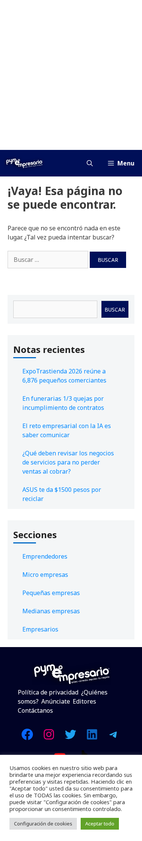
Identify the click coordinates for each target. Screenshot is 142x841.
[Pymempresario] (24, 163)
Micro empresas (45, 574)
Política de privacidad (48, 692)
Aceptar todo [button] (99, 823)
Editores (84, 701)
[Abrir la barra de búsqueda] (89, 163)
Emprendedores (44, 556)
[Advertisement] (71, 75)
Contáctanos (35, 710)
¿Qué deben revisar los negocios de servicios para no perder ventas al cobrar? (68, 462)
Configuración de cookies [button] (43, 823)
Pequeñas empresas (51, 593)
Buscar (115, 309)
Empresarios (40, 629)
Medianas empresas (51, 611)
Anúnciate (55, 701)
